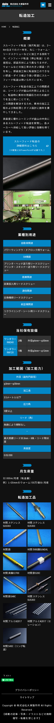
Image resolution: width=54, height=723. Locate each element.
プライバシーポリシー (27, 690)
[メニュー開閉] (49, 4)
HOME (4, 27)
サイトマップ (27, 697)
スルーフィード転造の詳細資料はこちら (27, 145)
